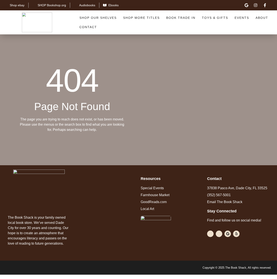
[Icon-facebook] (210, 234)
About (262, 17)
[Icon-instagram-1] (219, 234)
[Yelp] (236, 234)
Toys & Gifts (215, 17)
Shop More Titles (141, 17)
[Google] (227, 234)
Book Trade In (180, 17)
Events (242, 17)
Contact (88, 27)
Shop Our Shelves (98, 17)
